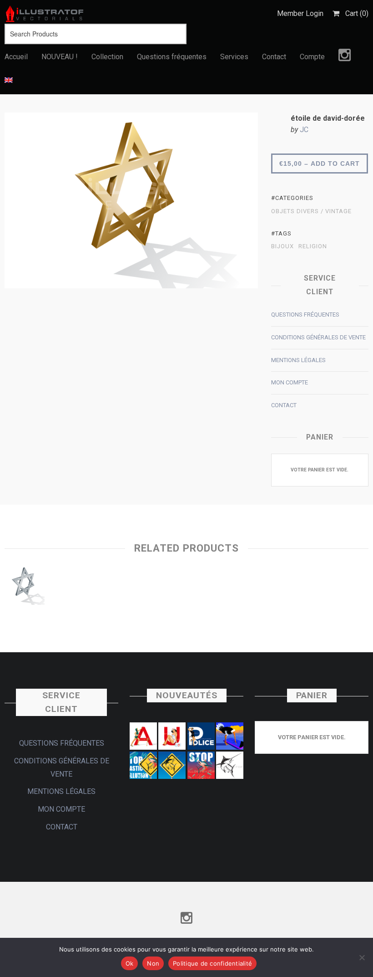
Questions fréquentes (172, 56)
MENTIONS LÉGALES (298, 360)
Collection (107, 56)
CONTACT (284, 405)
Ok (130, 963)
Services (234, 56)
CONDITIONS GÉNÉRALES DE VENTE (318, 337)
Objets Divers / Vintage (311, 211)
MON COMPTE (289, 382)
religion (312, 246)
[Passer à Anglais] (9, 81)
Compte (312, 56)
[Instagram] (344, 57)
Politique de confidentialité (212, 963)
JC (304, 129)
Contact (274, 56)
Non (153, 963)
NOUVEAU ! (59, 56)
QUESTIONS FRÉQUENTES (305, 314)
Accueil (16, 56)
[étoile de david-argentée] (25, 587)
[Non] (361, 957)
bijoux (282, 246)
